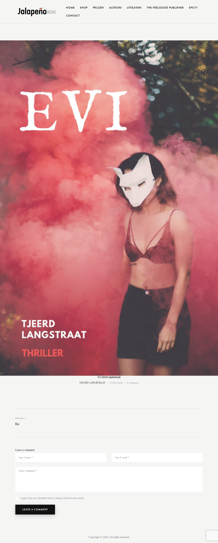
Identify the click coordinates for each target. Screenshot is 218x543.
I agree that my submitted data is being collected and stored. (52, 498)
